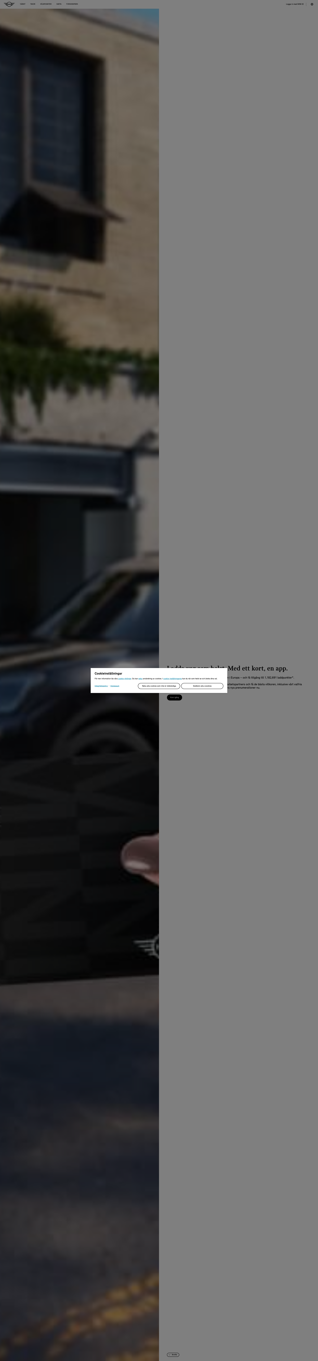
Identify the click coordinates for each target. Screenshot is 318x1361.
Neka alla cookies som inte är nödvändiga (159, 686)
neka (140, 679)
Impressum (114, 686)
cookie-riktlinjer (124, 679)
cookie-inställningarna (172, 679)
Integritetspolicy (101, 686)
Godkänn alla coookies (202, 686)
